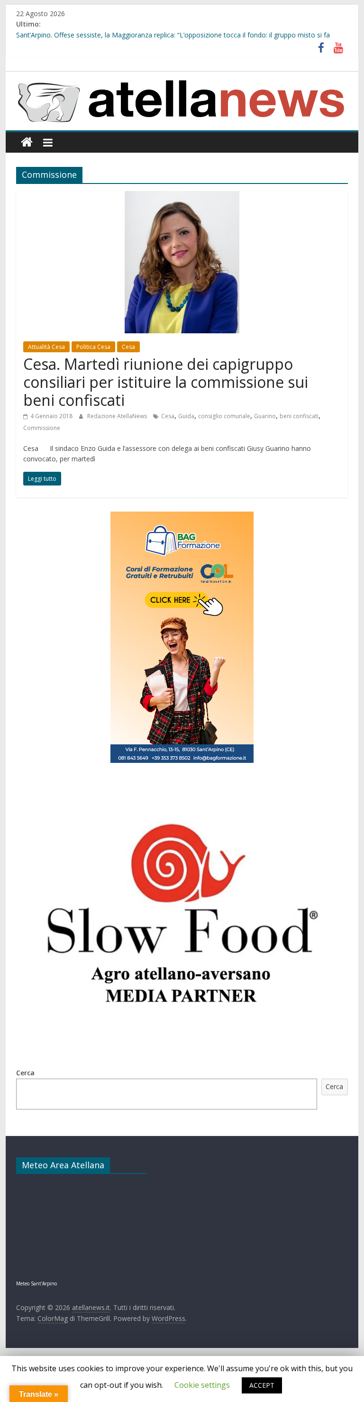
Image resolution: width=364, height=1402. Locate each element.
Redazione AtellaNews (117, 416)
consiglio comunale (224, 416)
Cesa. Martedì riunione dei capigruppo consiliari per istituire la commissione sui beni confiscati (165, 382)
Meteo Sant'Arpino (36, 1283)
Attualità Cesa (46, 347)
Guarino (265, 416)
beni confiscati (299, 416)
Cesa (128, 347)
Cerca (25, 1072)
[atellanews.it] (182, 77)
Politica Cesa (93, 347)
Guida (186, 416)
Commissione (41, 428)
